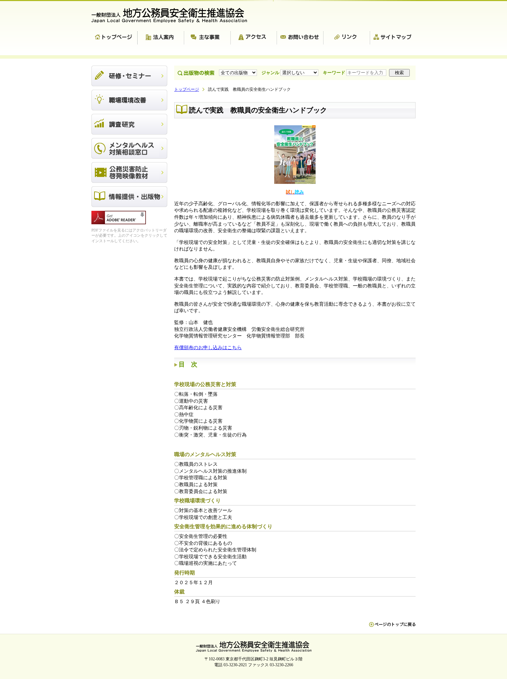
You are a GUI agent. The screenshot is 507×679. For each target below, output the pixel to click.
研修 (129, 76)
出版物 (129, 196)
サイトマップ (393, 38)
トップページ (114, 38)
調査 (129, 124)
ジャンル (270, 72)
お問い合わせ (300, 38)
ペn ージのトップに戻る (392, 628)
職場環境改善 (129, 100)
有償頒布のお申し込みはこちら (208, 347)
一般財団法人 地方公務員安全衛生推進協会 (172, 15)
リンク (347, 38)
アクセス (254, 38)
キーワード (334, 72)
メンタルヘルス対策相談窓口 (129, 148)
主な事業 (207, 38)
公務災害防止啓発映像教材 (129, 172)
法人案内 (161, 38)
